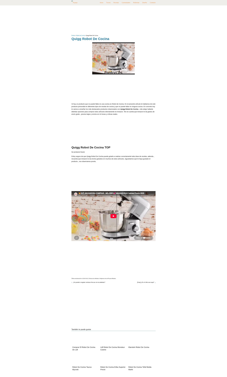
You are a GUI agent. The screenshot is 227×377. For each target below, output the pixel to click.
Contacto (153, 2)
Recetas (116, 2)
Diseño (144, 2)
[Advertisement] (113, 20)
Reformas (136, 2)
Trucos (108, 2)
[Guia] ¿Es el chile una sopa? (145, 282)
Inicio (101, 2)
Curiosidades (126, 2)
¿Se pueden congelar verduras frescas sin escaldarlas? (89, 282)
